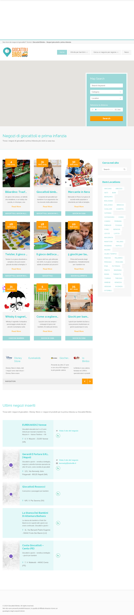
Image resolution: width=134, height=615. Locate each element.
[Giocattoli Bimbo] (17, 52)
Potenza (116, 266)
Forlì (106, 229)
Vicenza (118, 286)
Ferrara (118, 221)
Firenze (107, 225)
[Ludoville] (58, 468)
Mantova (108, 242)
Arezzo (119, 189)
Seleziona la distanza (99, 105)
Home (62, 52)
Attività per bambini (78, 52)
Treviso (118, 278)
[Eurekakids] (58, 436)
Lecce (107, 233)
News (126, 52)
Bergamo (108, 197)
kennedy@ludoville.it (67, 463)
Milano (120, 242)
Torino (107, 278)
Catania (107, 213)
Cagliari (108, 209)
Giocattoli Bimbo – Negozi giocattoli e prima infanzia (52, 42)
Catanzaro (109, 217)
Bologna (108, 201)
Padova (107, 258)
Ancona (107, 189)
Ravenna (118, 270)
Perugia (107, 262)
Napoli (119, 246)
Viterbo (108, 291)
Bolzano (108, 205)
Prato (107, 270)
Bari (114, 193)
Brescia (120, 205)
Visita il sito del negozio (68, 431)
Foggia (118, 225)
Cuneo (107, 221)
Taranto (117, 274)
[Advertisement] (67, 19)
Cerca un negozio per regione (105, 52)
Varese (107, 282)
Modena (108, 246)
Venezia (118, 282)
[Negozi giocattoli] (58, 494)
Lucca (116, 233)
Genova (116, 229)
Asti (106, 193)
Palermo (119, 258)
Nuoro (107, 250)
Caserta (120, 209)
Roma (106, 274)
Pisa (106, 266)
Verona (107, 286)
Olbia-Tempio (110, 254)
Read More (16, 206)
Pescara (119, 262)
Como (121, 217)
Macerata (108, 238)
